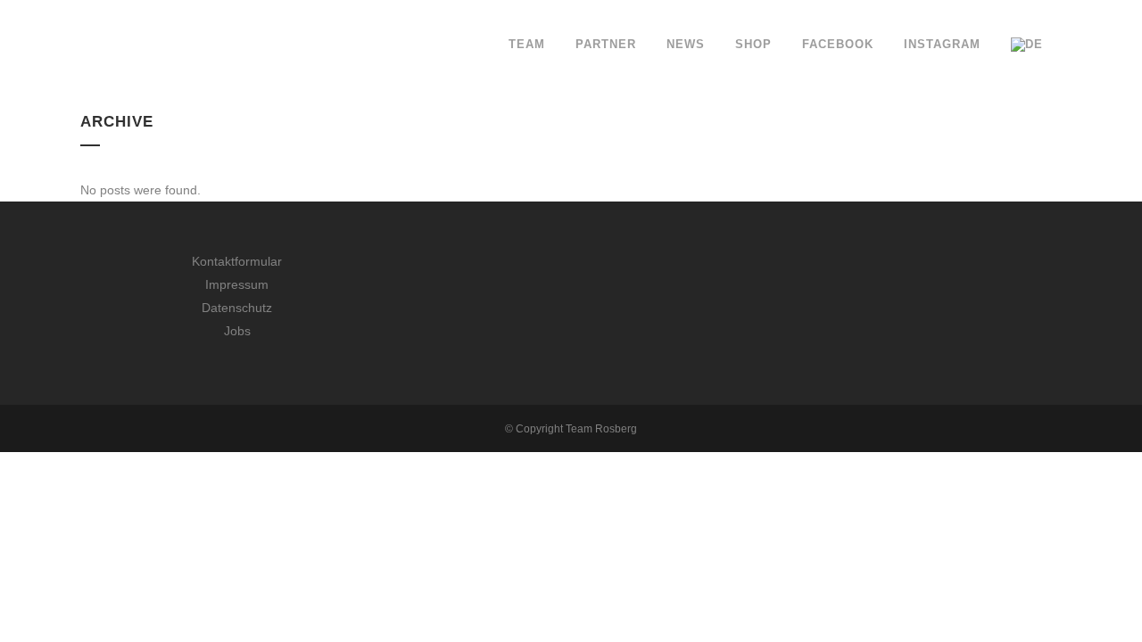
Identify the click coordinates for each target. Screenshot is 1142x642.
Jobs (237, 331)
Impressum (237, 284)
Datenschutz (237, 307)
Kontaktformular (237, 261)
